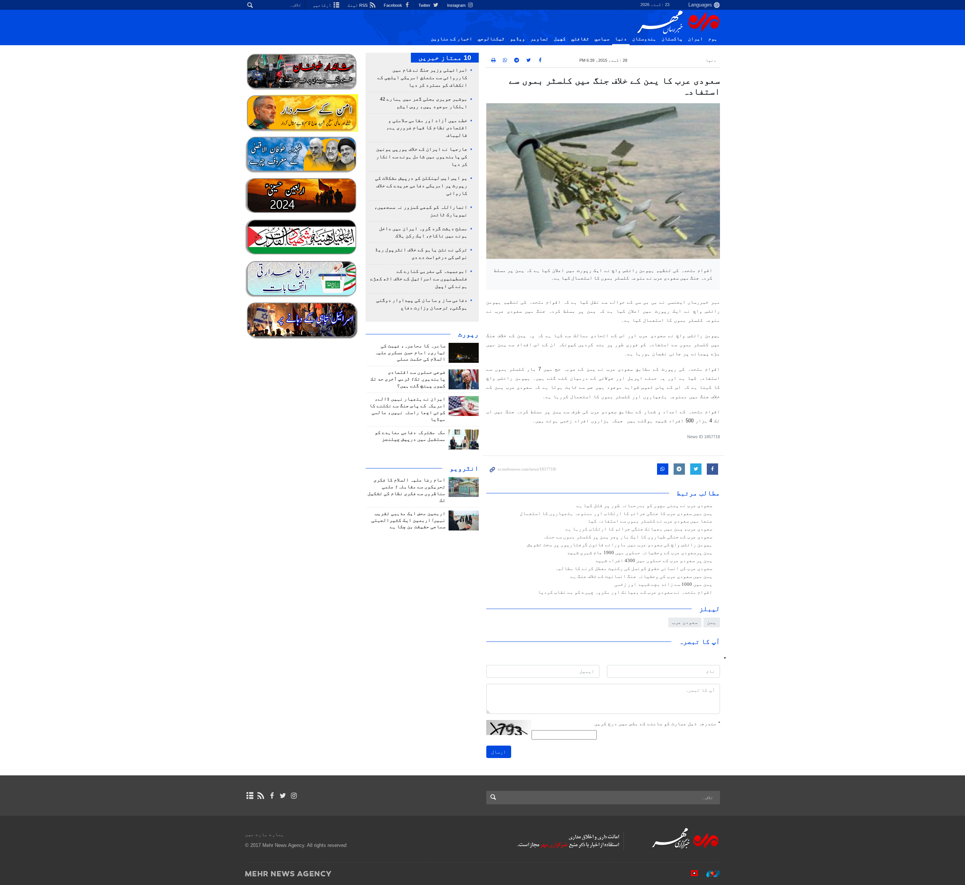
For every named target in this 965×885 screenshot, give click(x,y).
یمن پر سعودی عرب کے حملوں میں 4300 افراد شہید (653, 560)
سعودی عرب (685, 622)
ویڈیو (517, 38)
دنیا (621, 38)
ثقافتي (580, 38)
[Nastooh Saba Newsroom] (709, 873)
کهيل (560, 38)
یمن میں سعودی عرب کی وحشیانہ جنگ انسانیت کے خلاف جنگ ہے (641, 576)
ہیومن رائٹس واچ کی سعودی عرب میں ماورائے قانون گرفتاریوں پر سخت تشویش (619, 544)
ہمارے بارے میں (264, 834)
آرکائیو (322, 5)
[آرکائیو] (249, 795)
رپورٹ (468, 334)
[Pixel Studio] (690, 873)
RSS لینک (358, 5)
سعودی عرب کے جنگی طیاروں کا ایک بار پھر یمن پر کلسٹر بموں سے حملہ (627, 537)
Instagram (457, 5)
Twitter (425, 5)
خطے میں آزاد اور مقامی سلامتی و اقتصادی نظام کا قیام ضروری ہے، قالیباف (426, 128)
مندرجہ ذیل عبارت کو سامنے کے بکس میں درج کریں (657, 723)
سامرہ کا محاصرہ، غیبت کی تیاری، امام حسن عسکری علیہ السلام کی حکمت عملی (410, 352)
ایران (695, 38)
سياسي (602, 38)
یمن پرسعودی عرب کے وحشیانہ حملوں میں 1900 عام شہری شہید (639, 552)
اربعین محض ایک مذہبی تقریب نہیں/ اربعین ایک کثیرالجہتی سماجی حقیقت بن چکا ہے (408, 520)
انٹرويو (464, 468)
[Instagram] (294, 795)
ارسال (498, 752)
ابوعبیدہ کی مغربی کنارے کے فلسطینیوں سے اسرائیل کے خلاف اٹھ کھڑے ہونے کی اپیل (418, 279)
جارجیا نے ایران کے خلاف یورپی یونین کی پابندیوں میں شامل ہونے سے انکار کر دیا (421, 157)
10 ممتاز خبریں (444, 57)
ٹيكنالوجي (491, 38)
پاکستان (672, 38)
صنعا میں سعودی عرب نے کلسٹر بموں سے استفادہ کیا (650, 521)
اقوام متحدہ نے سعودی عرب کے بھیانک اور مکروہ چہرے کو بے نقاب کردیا (625, 592)
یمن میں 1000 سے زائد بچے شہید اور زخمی (663, 584)
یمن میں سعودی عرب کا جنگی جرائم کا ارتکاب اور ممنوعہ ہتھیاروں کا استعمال (616, 513)
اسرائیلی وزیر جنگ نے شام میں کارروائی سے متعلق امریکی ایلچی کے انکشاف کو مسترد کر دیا (422, 77)
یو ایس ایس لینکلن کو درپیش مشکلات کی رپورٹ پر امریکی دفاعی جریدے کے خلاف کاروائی (421, 186)
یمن (711, 622)
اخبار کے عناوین (451, 38)
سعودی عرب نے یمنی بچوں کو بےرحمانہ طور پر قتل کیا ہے (644, 505)
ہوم (712, 38)
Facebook (393, 5)
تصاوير (539, 38)
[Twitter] (283, 795)
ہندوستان (644, 38)
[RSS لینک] (260, 795)
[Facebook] (271, 795)
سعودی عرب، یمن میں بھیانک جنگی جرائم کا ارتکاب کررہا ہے (638, 529)
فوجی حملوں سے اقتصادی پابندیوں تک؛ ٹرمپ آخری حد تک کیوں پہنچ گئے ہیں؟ (408, 379)
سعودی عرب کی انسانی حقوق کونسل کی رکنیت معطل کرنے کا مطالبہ (633, 568)
